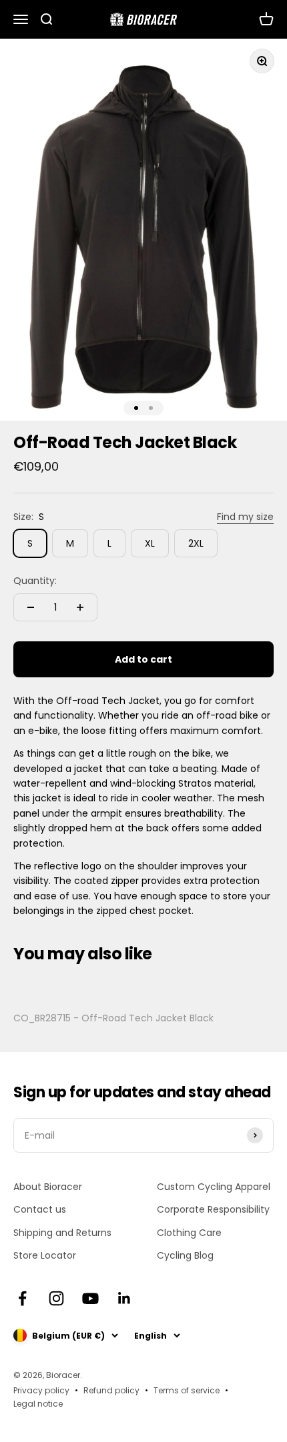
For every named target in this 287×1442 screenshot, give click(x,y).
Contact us (39, 1209)
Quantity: (35, 580)
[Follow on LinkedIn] (124, 1298)
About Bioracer (47, 1186)
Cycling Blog (185, 1255)
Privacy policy (41, 1390)
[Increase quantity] (80, 607)
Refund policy (111, 1390)
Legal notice (38, 1403)
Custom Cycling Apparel (213, 1186)
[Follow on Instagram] (56, 1298)
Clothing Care (189, 1232)
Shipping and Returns (62, 1232)
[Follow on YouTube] (90, 1298)
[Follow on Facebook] (22, 1298)
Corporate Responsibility (213, 1209)
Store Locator (44, 1255)
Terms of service (187, 1390)
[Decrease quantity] (30, 607)
